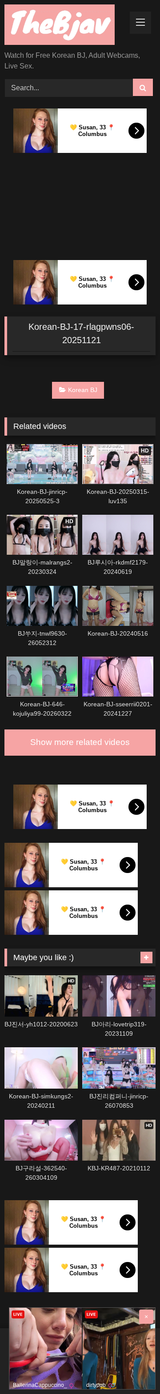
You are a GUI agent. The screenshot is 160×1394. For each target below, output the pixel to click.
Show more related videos (80, 742)
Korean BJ (82, 389)
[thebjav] (65, 26)
